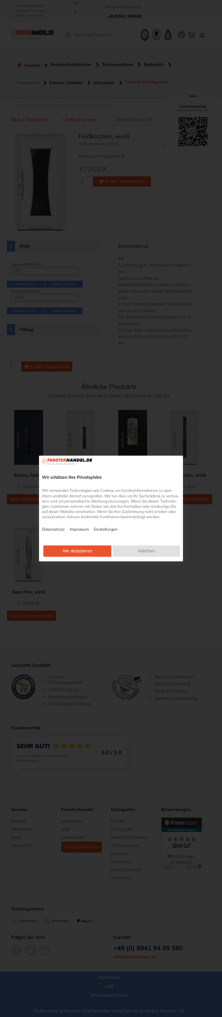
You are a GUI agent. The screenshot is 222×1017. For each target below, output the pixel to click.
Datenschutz (53, 529)
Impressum (79, 529)
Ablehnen (146, 551)
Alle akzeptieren (77, 551)
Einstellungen (106, 529)
